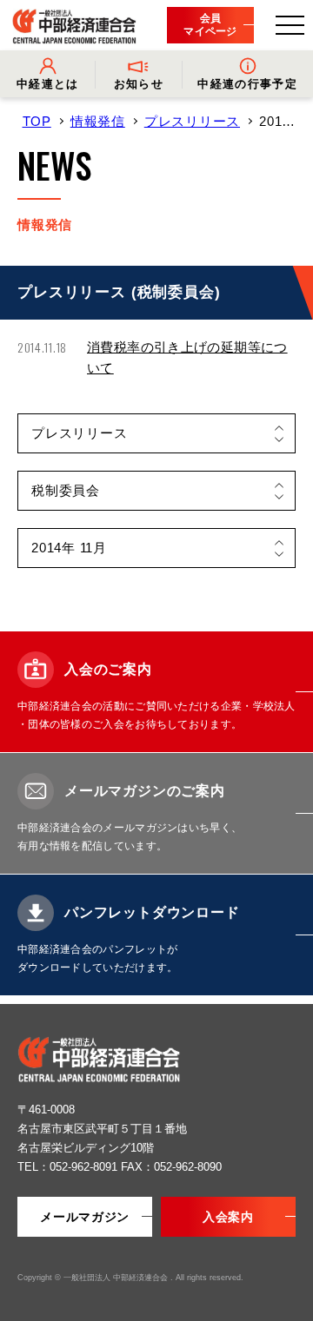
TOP (37, 121)
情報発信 (97, 121)
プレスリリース (192, 121)
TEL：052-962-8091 (69, 1166)
